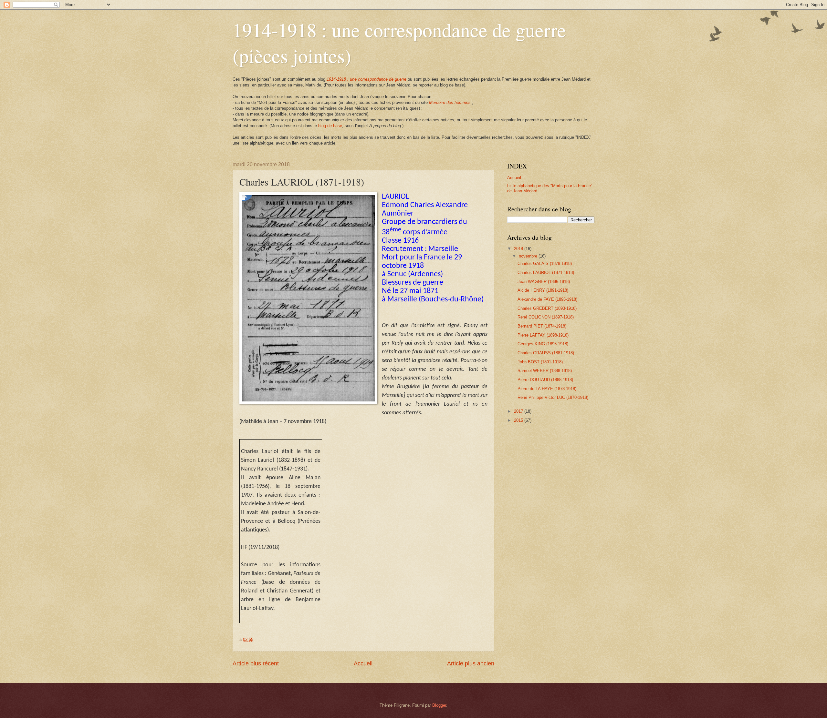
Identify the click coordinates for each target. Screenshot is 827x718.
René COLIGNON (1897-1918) (546, 317)
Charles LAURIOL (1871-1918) (546, 272)
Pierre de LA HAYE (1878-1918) (547, 388)
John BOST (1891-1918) (540, 361)
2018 (519, 248)
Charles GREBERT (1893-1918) (547, 308)
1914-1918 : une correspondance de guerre (366, 79)
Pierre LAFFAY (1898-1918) (543, 335)
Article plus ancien (470, 663)
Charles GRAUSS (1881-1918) (546, 352)
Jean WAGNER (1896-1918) (544, 281)
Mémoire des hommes (450, 102)
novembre (529, 256)
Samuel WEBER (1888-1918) (545, 370)
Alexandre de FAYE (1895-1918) (547, 299)
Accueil (363, 663)
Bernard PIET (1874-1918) (542, 326)
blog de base (330, 125)
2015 (519, 420)
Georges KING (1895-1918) (543, 343)
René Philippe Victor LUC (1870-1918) (553, 397)
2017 (519, 411)
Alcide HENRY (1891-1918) (543, 290)
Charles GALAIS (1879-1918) (545, 263)
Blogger (439, 705)
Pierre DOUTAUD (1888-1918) (545, 379)
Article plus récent (256, 663)
